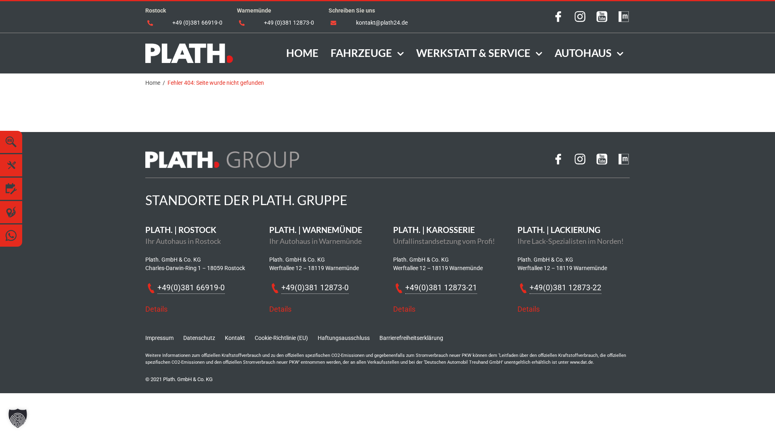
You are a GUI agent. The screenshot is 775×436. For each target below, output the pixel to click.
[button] (18, 418)
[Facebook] (558, 19)
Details (156, 309)
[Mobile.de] (624, 19)
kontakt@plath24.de (382, 22)
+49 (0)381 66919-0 (197, 22)
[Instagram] (580, 19)
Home (152, 83)
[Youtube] (602, 19)
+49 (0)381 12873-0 (289, 22)
